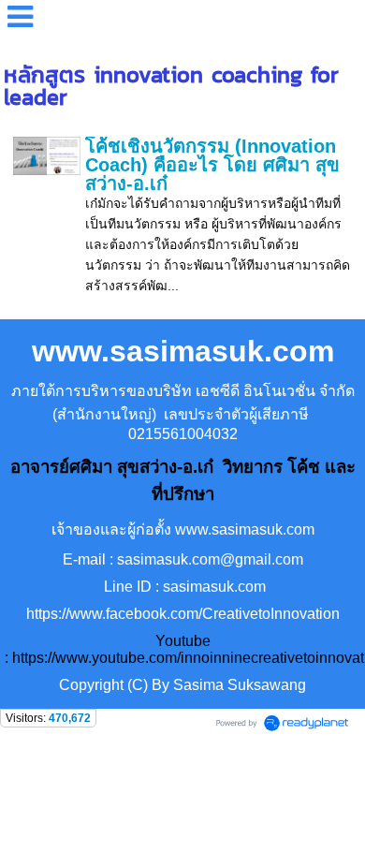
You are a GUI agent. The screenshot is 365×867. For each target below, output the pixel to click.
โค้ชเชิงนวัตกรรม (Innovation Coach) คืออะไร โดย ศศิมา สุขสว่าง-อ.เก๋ (212, 165)
